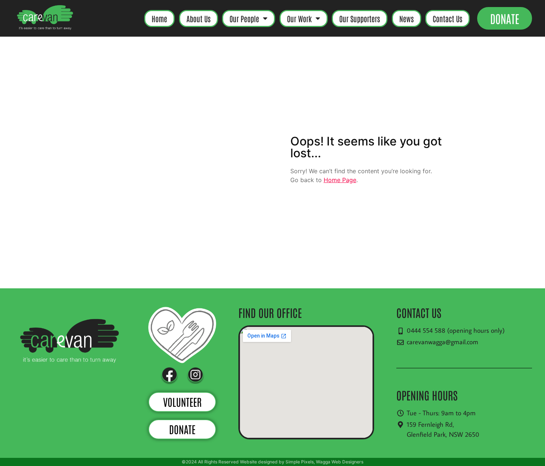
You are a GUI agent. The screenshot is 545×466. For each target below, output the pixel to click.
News (406, 18)
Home (159, 18)
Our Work (299, 18)
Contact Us (447, 18)
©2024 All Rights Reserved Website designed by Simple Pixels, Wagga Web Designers (272, 462)
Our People (244, 18)
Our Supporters (359, 18)
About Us (198, 18)
